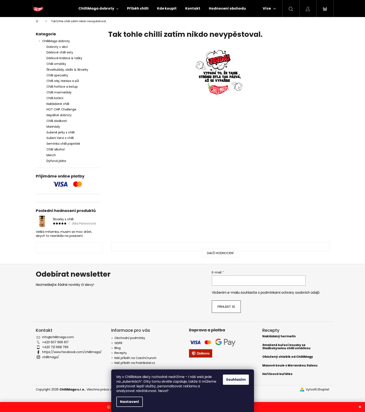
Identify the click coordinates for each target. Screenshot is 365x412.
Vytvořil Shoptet (317, 390)
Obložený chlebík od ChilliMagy (287, 356)
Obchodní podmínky (129, 338)
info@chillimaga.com (58, 337)
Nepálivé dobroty (59, 115)
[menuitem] (98, 8)
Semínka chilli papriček (63, 144)
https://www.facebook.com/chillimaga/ (72, 352)
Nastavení (129, 401)
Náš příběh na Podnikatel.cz (134, 363)
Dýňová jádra (56, 161)
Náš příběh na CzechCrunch (135, 358)
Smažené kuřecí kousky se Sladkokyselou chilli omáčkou (286, 346)
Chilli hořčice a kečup (62, 86)
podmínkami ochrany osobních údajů (290, 292)
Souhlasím (236, 379)
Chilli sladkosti (56, 121)
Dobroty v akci (57, 47)
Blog (117, 348)
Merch (51, 155)
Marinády (53, 126)
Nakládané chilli (57, 104)
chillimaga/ (50, 357)
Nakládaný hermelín (279, 336)
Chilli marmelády (59, 92)
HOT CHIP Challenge (61, 109)
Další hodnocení (220, 253)
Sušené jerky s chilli (60, 132)
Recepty (120, 353)
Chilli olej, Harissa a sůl (62, 81)
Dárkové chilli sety (59, 52)
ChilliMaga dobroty (56, 41)
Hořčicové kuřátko (277, 374)
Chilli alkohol (55, 149)
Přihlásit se (226, 307)
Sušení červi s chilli (60, 138)
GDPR (118, 343)
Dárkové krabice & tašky (64, 58)
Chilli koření (54, 98)
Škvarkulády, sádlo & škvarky (67, 69)
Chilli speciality (57, 75)
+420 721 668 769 (55, 347)
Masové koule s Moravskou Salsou (289, 365)
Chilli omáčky (56, 64)
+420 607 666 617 (55, 342)
